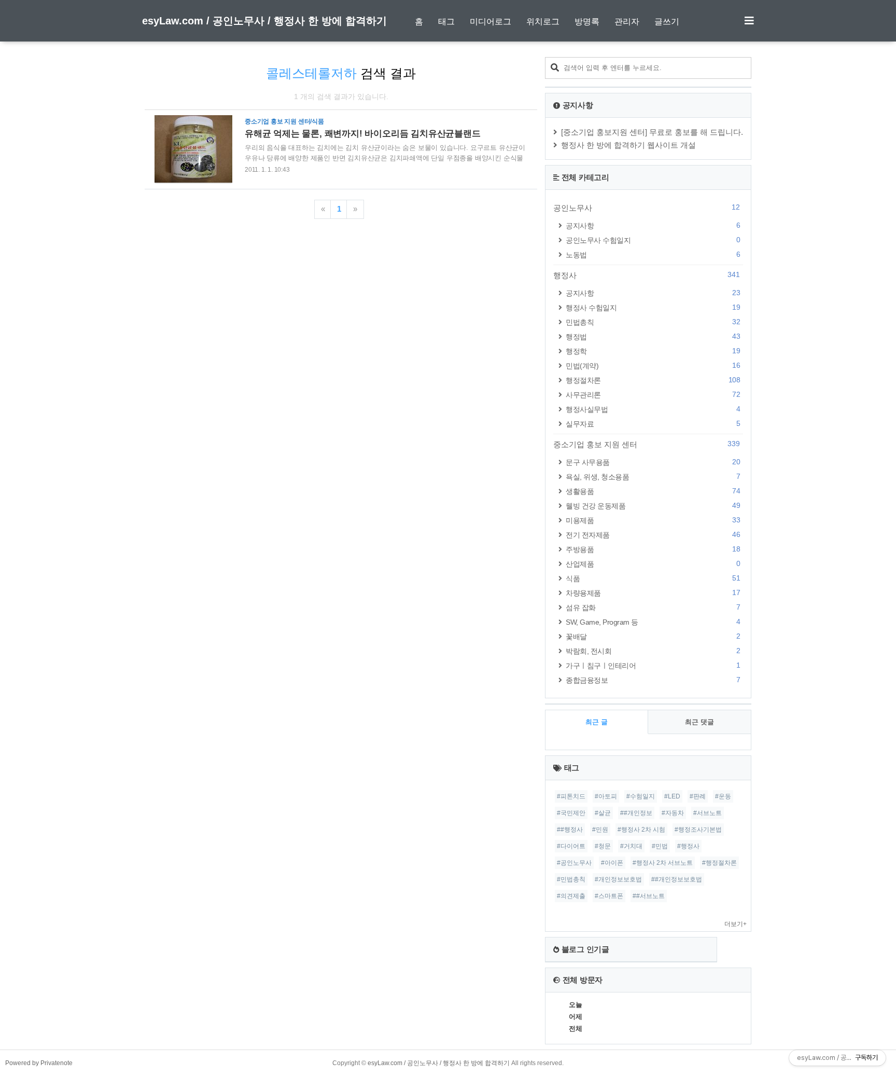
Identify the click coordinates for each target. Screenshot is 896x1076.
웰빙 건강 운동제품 (653, 505)
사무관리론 (653, 394)
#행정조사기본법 (698, 829)
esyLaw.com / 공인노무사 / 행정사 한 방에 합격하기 (264, 20)
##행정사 (570, 829)
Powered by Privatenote (39, 1063)
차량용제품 (653, 592)
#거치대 (631, 846)
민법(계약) (653, 365)
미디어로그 (490, 21)
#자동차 (673, 813)
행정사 (646, 275)
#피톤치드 (571, 796)
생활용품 (653, 491)
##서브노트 (649, 896)
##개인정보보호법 (676, 879)
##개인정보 (636, 813)
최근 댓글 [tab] (699, 722)
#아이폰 (612, 862)
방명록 (587, 21)
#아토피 (606, 796)
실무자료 (653, 423)
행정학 (653, 351)
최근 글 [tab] (596, 722)
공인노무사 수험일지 (653, 240)
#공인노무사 (574, 862)
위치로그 (542, 21)
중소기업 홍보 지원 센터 (646, 444)
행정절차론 (653, 380)
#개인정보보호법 (618, 879)
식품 (653, 578)
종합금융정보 (653, 679)
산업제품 (653, 563)
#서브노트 (707, 813)
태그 (446, 21)
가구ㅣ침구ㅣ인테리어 (653, 665)
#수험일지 (640, 796)
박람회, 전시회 (653, 650)
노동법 (653, 254)
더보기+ (735, 924)
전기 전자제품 (653, 534)
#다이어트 (571, 846)
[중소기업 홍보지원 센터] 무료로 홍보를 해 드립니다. (652, 132)
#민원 (600, 829)
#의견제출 (571, 896)
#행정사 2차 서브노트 (663, 862)
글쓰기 (666, 21)
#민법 (660, 846)
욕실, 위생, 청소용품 (653, 476)
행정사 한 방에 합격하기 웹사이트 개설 (628, 145)
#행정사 (688, 846)
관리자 (626, 21)
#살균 (603, 813)
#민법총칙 (571, 879)
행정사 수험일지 (653, 307)
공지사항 (653, 225)
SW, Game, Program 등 (653, 621)
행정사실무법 (653, 409)
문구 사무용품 (653, 462)
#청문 (603, 846)
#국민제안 (571, 813)
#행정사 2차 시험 (641, 829)
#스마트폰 (609, 896)
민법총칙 (653, 322)
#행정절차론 (719, 862)
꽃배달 (653, 636)
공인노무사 (646, 207)
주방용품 (653, 549)
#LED (672, 796)
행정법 (653, 336)
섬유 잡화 (653, 607)
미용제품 (653, 520)
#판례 (698, 796)
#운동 (723, 796)
